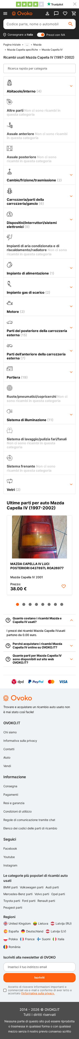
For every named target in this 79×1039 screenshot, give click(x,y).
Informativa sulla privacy (20, 740)
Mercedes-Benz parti (18, 894)
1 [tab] (17, 604)
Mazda (37, 44)
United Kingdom (20, 923)
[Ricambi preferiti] (65, 13)
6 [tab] (49, 604)
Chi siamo (10, 732)
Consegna (10, 786)
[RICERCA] (71, 24)
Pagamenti (10, 794)
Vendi (7, 766)
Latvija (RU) (64, 923)
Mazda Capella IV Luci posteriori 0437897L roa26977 (37, 566)
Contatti (8, 749)
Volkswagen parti (32, 887)
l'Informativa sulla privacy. (38, 993)
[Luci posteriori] (39, 536)
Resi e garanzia (13, 803)
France (30, 939)
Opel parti (58, 894)
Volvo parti (42, 894)
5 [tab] (42, 604)
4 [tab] (36, 604)
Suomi (46, 939)
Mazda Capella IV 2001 (26, 577)
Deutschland (34, 931)
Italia (61, 939)
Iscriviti (39, 977)
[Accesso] (47, 13)
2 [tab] (23, 604)
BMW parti (11, 887)
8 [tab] (61, 604)
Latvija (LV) (58, 931)
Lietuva (43, 923)
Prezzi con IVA (55, 34)
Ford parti (29, 900)
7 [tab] (55, 604)
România (14, 947)
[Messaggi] (56, 13)
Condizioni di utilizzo (17, 811)
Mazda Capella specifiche (22, 49)
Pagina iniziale (12, 44)
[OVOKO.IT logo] (22, 13)
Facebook (10, 848)
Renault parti (46, 900)
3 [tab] (30, 604)
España (14, 931)
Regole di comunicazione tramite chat (29, 820)
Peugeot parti (12, 907)
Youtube (9, 857)
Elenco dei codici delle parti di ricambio (30, 828)
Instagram (10, 865)
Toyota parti (12, 900)
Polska (13, 939)
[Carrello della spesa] (74, 13)
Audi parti (52, 887)
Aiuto (6, 757)
